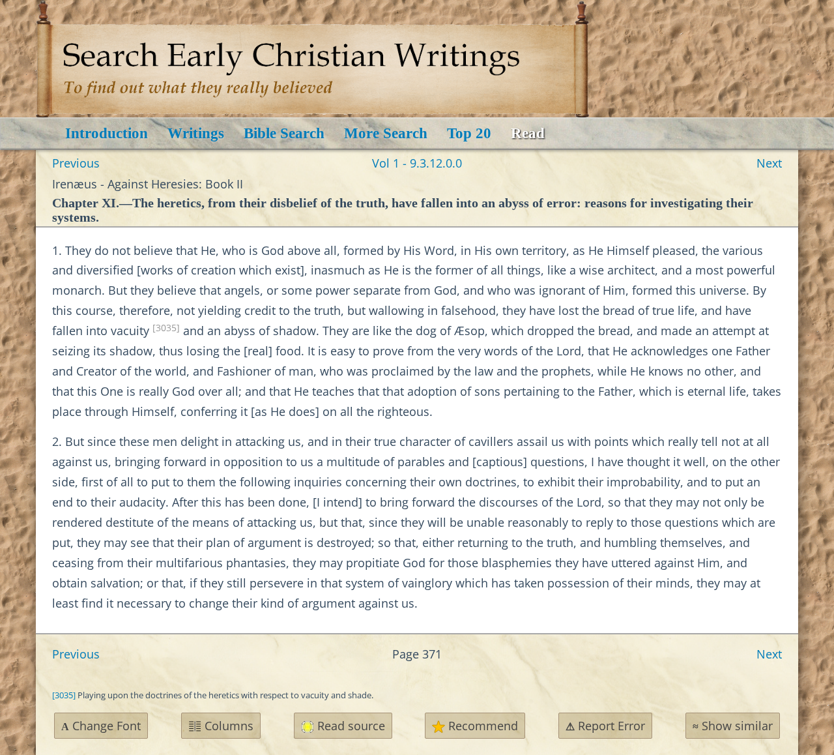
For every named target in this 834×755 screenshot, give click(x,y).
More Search (385, 133)
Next (769, 163)
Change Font (101, 725)
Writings (195, 133)
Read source (349, 725)
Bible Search (284, 133)
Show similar (733, 725)
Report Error (605, 725)
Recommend (481, 725)
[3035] (166, 328)
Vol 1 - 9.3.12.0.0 (417, 163)
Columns (227, 725)
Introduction (106, 133)
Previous (76, 163)
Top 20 (469, 133)
